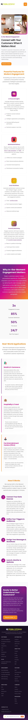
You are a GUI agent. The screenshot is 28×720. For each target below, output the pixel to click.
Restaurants (3, 691)
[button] (25, 4)
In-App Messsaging (5, 672)
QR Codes (17, 674)
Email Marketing (4, 670)
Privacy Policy (18, 693)
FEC (2, 687)
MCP (16, 670)
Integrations (3, 645)
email (5, 150)
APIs (2, 647)
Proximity (17, 659)
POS (2, 650)
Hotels (2, 689)
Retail (2, 693)
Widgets (3, 654)
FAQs (16, 701)
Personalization (18, 672)
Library (16, 703)
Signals (16, 678)
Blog (16, 698)
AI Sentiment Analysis (5, 641)
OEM (2, 695)
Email (16, 653)
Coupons (16, 639)
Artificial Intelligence (5, 639)
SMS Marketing (4, 676)
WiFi (15, 664)
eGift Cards (17, 643)
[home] (8, 4)
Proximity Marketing (5, 674)
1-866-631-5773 (5, 709)
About (16, 687)
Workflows (17, 680)
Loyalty (16, 645)
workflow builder (14, 200)
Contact (16, 689)
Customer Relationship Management (6, 662)
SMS (20, 150)
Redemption (3, 652)
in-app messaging (11, 150)
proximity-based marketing (15, 240)
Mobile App (3, 656)
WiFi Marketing (4, 678)
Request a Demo (9, 617)
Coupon (16, 651)
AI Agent (3, 643)
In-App (16, 655)
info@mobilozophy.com (6, 711)
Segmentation (18, 676)
